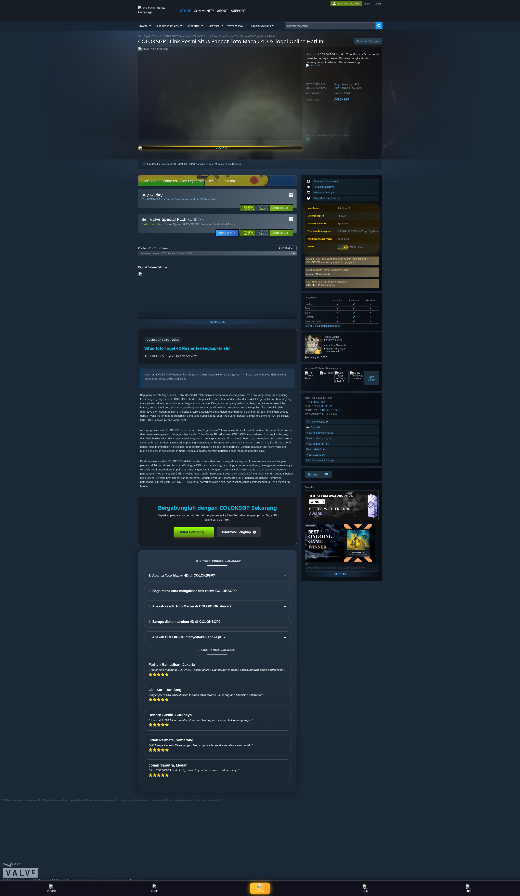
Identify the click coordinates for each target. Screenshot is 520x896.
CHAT (468, 891)
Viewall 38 (371, 378)
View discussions (316, 454)
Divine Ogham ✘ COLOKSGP (182, 224)
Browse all (286, 247)
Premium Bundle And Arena (218, 224)
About (222, 11)
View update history (317, 443)
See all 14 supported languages (322, 326)
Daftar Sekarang (191, 532)
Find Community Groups (320, 460)
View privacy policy (317, 438)
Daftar (378, 3)
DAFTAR (260, 891)
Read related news (317, 449)
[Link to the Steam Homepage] (156, 12)
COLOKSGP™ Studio (330, 410)
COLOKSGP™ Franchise (177, 36)
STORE (185, 11)
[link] (255, 208)
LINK (365, 891)
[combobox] (330, 25)
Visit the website (316, 421)
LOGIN (154, 891)
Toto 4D (156, 36)
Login (367, 3)
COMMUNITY (204, 11)
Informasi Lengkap (236, 532)
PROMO (51, 891)
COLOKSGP (341, 99)
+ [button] (307, 139)
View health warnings (319, 432)
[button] (144, 25)
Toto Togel (144, 36)
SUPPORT (238, 11)
